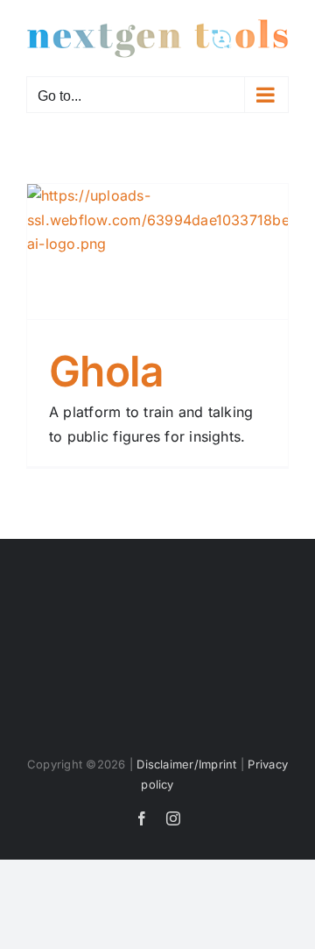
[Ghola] (157, 251)
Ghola (106, 371)
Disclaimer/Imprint (186, 764)
